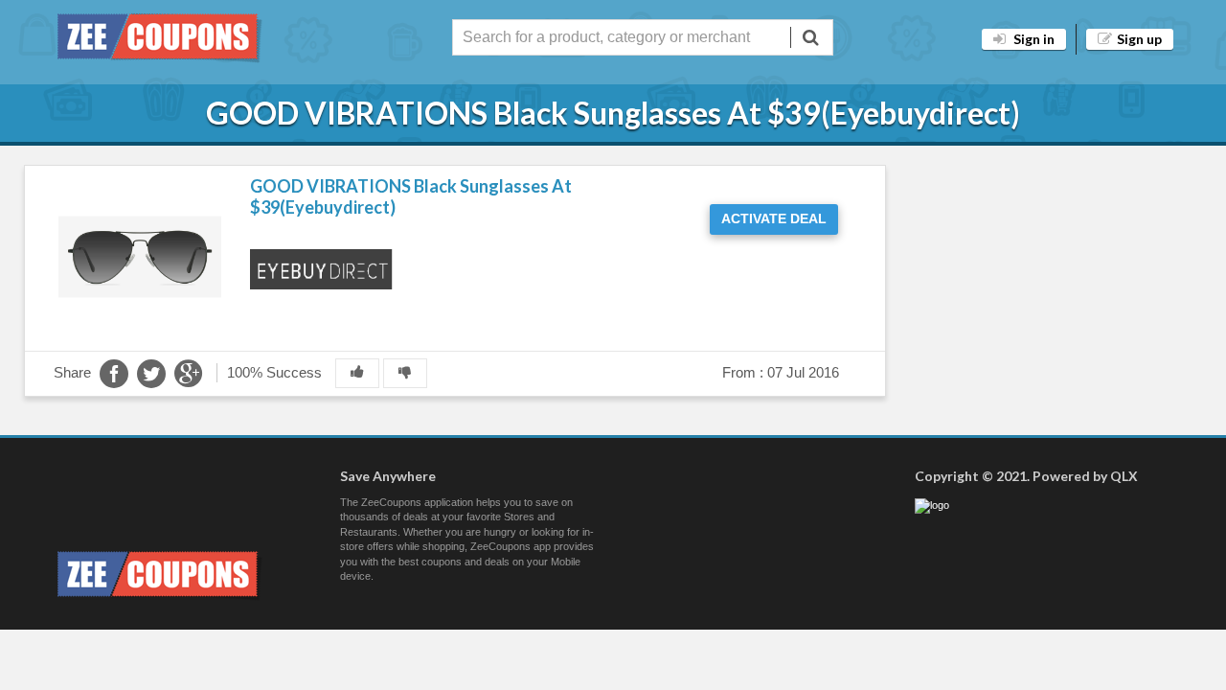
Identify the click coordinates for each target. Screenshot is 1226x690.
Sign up (1139, 39)
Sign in (1032, 39)
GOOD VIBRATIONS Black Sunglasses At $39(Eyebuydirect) (411, 196)
